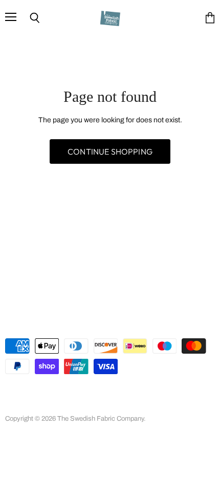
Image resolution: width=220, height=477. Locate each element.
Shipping (52, 404)
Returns (16, 404)
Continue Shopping (110, 151)
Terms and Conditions (143, 394)
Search (15, 394)
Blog (127, 404)
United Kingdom (51, 323)
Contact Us (92, 404)
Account (49, 394)
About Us (87, 394)
